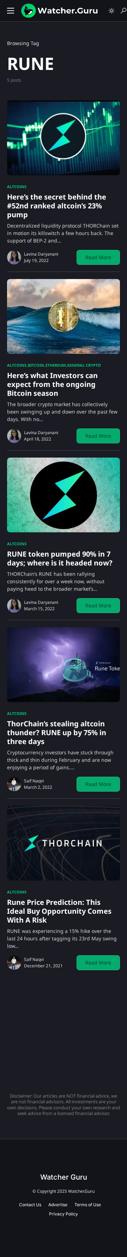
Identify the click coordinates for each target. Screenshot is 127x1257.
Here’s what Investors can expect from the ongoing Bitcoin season (52, 384)
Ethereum (56, 365)
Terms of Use (87, 1204)
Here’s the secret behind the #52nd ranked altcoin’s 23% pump (56, 205)
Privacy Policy (63, 1214)
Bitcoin (36, 365)
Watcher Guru (63, 1177)
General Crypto (84, 365)
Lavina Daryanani (41, 254)
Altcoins (16, 186)
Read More (98, 257)
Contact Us (30, 1204)
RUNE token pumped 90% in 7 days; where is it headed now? (60, 558)
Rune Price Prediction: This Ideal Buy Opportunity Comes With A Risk (59, 911)
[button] (10, 10)
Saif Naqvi (34, 781)
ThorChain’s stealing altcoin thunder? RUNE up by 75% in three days (56, 732)
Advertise (57, 1204)
